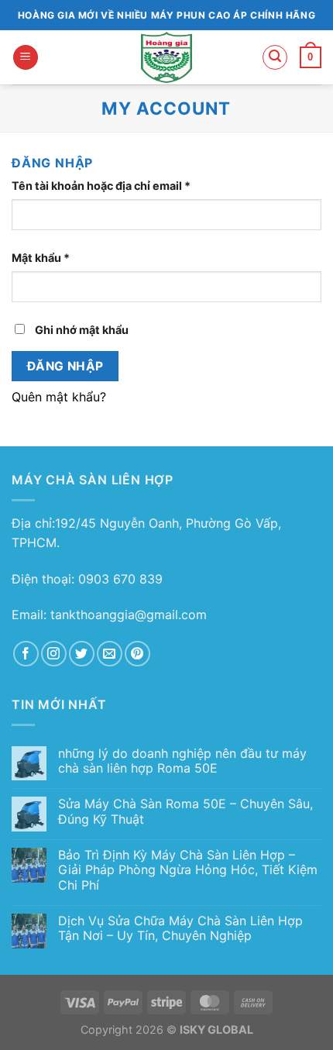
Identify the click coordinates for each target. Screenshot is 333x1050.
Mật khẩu (54, 258)
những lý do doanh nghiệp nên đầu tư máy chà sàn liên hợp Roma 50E (182, 761)
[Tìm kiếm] (275, 57)
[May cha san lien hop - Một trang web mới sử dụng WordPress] (167, 57)
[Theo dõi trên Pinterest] (137, 653)
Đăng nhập (65, 366)
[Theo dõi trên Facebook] (26, 653)
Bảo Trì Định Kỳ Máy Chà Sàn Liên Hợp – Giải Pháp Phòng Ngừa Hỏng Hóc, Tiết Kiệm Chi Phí (188, 870)
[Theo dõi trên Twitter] (81, 653)
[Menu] (25, 58)
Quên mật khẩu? (59, 397)
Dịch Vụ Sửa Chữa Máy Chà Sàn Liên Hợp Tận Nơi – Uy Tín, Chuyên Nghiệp (180, 928)
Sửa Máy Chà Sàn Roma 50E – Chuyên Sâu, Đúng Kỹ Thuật (185, 811)
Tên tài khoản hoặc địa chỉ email (114, 186)
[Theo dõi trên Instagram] (54, 653)
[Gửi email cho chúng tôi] (109, 653)
